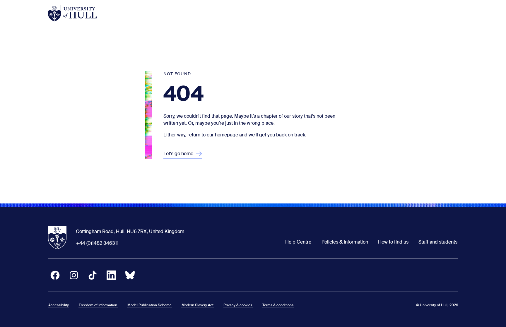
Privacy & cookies (237, 305)
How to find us (393, 242)
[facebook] (55, 275)
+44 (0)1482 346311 (97, 243)
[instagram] (74, 275)
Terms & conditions (277, 305)
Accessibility (58, 305)
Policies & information (345, 242)
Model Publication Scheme (149, 305)
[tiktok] (93, 275)
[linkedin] (111, 275)
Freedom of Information (98, 305)
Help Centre (298, 242)
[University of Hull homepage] (72, 13)
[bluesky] (130, 275)
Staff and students (437, 242)
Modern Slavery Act (197, 305)
